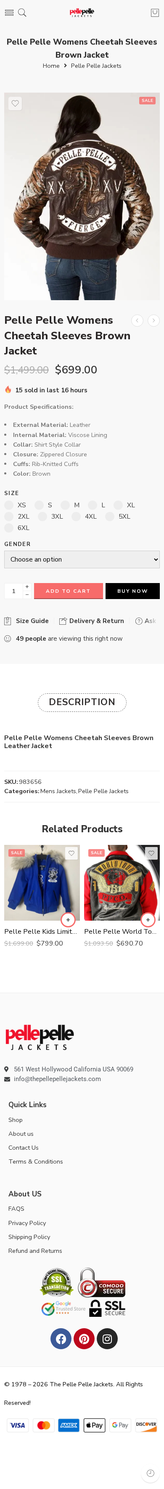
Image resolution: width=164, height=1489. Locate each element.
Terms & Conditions (35, 1161)
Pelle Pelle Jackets (96, 66)
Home (51, 66)
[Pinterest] (84, 1338)
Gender (17, 544)
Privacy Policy (27, 1223)
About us (21, 1133)
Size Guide (31, 621)
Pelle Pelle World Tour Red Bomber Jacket (122, 931)
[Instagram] (107, 1338)
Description (82, 702)
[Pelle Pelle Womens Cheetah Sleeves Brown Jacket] (82, 196)
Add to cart (68, 591)
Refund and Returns (35, 1251)
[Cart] (155, 12)
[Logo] (39, 1037)
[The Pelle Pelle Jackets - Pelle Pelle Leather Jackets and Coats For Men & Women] (82, 13)
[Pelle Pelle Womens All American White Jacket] (154, 320)
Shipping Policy (29, 1237)
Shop (15, 1120)
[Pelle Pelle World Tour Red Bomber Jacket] (122, 883)
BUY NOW (132, 591)
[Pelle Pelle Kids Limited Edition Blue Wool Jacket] (42, 883)
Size (11, 493)
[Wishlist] (15, 103)
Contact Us (23, 1147)
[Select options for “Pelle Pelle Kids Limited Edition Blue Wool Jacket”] (68, 919)
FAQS (16, 1208)
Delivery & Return (96, 621)
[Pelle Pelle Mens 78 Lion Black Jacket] (137, 320)
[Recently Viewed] (150, 1473)
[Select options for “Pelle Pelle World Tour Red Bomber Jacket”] (148, 919)
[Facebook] (60, 1338)
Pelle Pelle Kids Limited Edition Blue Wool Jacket (42, 931)
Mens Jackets (58, 791)
